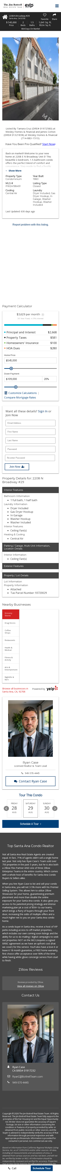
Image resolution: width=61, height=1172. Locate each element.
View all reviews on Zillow (30, 986)
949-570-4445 (32, 773)
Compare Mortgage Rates (20, 397)
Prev (6, 808)
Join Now (14, 466)
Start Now (48, 144)
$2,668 (52, 332)
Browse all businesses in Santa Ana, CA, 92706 (15, 690)
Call (13, 1168)
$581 (53, 337)
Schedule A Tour (29, 823)
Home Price (9, 355)
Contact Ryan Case (33, 781)
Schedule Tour (42, 1168)
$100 (53, 343)
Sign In (42, 411)
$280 (53, 348)
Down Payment (11, 373)
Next (54, 808)
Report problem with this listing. (31, 224)
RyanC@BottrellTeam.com (27, 1076)
